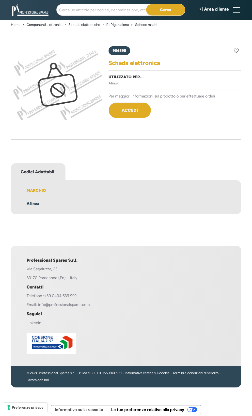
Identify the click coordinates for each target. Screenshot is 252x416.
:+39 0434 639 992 (60, 295)
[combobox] (120, 10)
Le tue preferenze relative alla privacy (147, 409)
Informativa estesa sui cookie (147, 373)
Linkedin (34, 322)
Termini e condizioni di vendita (196, 373)
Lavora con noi (38, 380)
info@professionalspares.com (64, 304)
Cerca (165, 9)
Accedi (130, 110)
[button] (213, 9)
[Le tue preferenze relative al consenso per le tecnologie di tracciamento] (25, 407)
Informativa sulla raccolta (79, 409)
